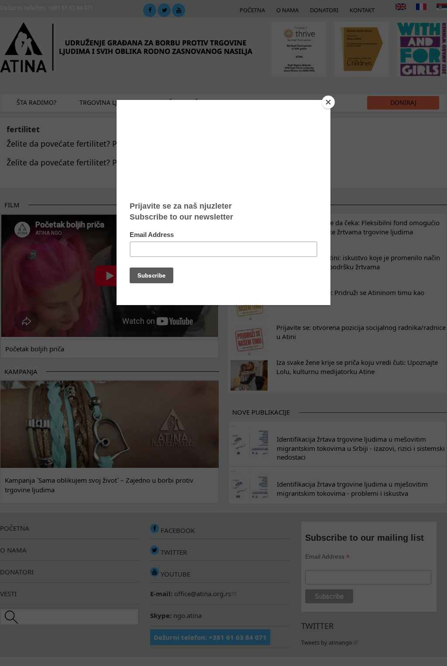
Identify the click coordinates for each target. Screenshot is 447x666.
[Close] (328, 102)
